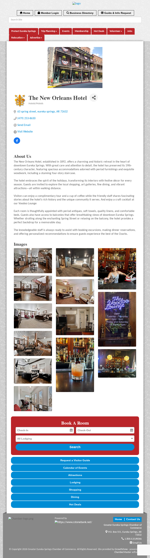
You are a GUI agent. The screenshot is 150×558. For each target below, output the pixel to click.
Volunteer (115, 31)
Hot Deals (99, 31)
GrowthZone (121, 549)
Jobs (129, 31)
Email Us (137, 543)
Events (66, 31)
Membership (82, 31)
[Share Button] (94, 97)
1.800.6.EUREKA (133, 539)
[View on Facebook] (17, 143)
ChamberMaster (122, 552)
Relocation (17, 37)
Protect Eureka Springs (23, 31)
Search (75, 447)
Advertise (35, 37)
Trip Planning (48, 31)
